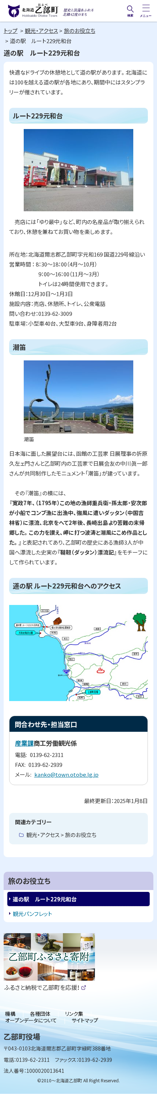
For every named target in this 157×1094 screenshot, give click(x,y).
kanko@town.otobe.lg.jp (66, 774)
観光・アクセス (41, 30)
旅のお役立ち (79, 30)
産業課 (24, 742)
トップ (11, 30)
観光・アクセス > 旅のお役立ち (61, 835)
